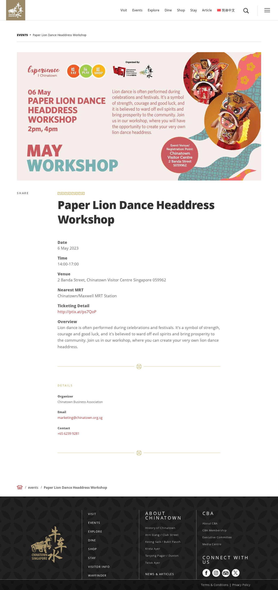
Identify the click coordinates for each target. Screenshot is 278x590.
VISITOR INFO (99, 567)
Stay (193, 10)
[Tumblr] (21, 242)
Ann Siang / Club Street (161, 535)
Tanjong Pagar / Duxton (162, 555)
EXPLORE (95, 531)
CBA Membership (214, 530)
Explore (153, 10)
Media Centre (212, 544)
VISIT (92, 514)
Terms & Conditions (214, 585)
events (22, 35)
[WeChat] (21, 252)
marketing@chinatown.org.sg (80, 417)
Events (137, 10)
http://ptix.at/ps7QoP (77, 311)
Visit (123, 10)
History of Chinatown (160, 528)
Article (207, 10)
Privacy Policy (241, 585)
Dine (168, 10)
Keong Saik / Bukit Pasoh (163, 542)
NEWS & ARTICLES (159, 574)
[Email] (21, 233)
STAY (92, 558)
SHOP (92, 549)
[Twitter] (21, 213)
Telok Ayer (152, 563)
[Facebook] (21, 203)
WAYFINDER (97, 575)
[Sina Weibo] (21, 223)
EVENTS (94, 523)
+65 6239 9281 (68, 433)
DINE (92, 540)
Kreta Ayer (152, 548)
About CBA (210, 523)
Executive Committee (217, 537)
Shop (181, 10)
